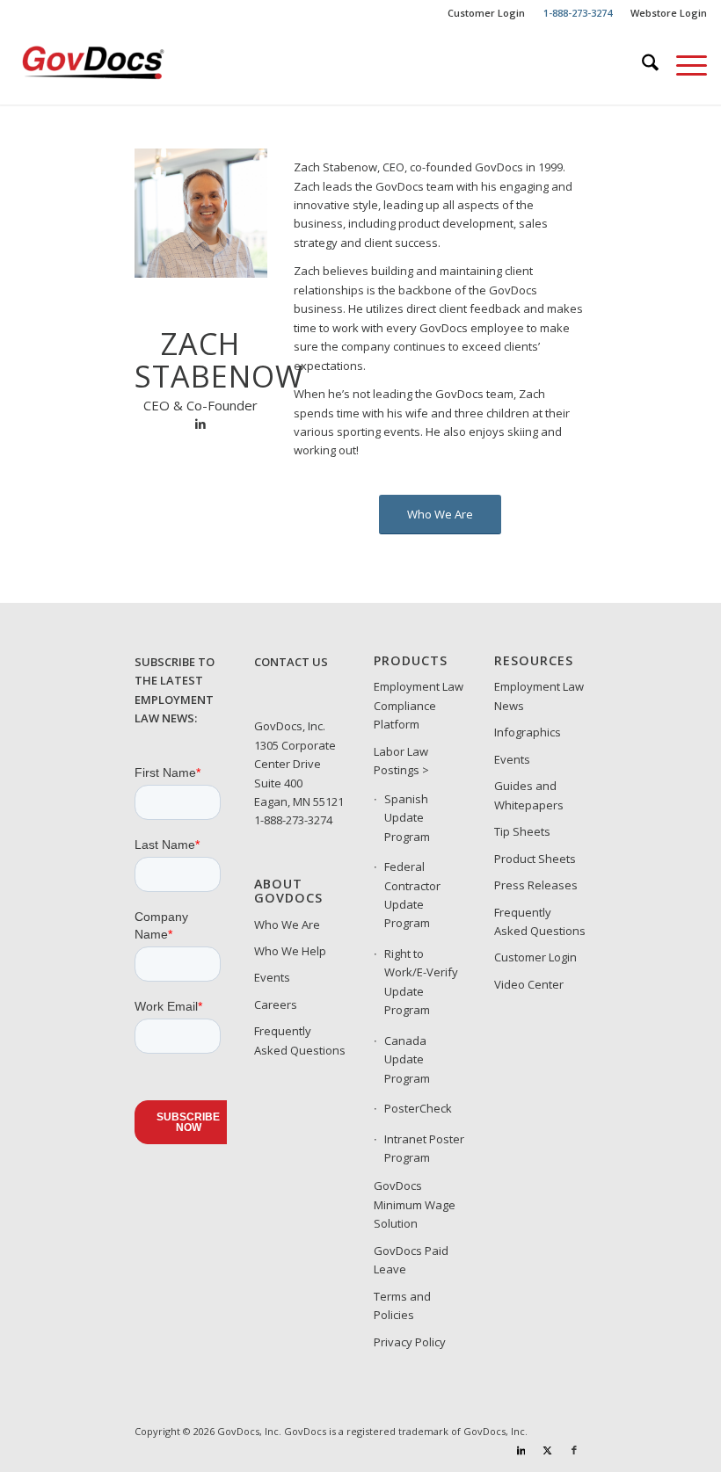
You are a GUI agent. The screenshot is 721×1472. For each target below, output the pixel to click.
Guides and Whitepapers (529, 795)
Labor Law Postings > (401, 760)
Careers (275, 1004)
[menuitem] (487, 13)
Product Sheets (535, 859)
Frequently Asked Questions (300, 1040)
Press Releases (536, 885)
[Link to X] (548, 1450)
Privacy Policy (410, 1342)
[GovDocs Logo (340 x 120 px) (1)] (126, 65)
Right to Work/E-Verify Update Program (421, 982)
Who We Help (290, 951)
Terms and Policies (402, 1305)
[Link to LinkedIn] (521, 1450)
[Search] (641, 65)
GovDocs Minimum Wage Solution (414, 1204)
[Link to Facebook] (574, 1450)
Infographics (527, 732)
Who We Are (287, 924)
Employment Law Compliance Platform (418, 705)
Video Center (529, 984)
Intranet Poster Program (424, 1148)
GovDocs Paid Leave (411, 1260)
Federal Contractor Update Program (412, 895)
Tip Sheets (522, 831)
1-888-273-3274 (293, 820)
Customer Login (486, 12)
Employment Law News (539, 695)
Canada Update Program (407, 1059)
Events (272, 977)
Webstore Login (668, 12)
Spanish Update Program (407, 818)
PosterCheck (418, 1108)
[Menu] (683, 65)
